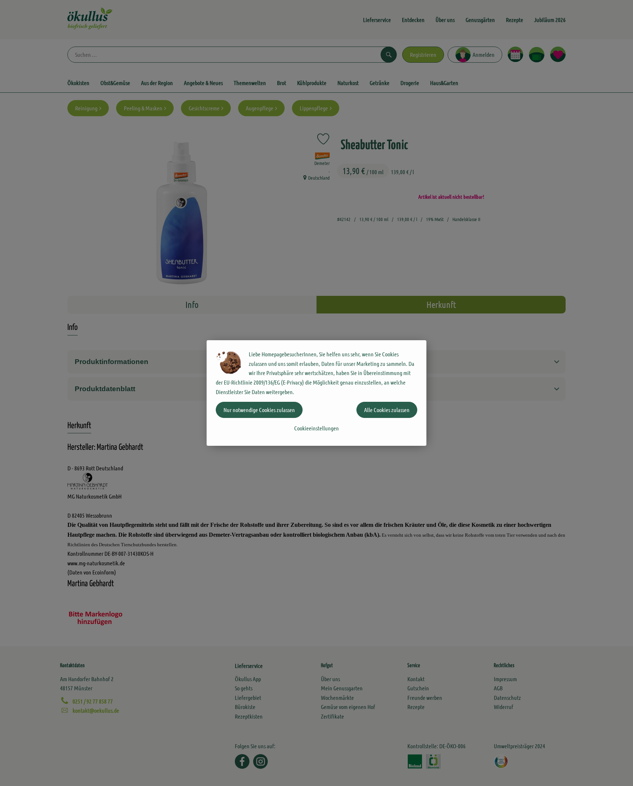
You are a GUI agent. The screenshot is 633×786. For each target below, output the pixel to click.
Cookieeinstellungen (316, 428)
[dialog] (316, 393)
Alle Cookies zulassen (387, 409)
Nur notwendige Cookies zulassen (259, 409)
